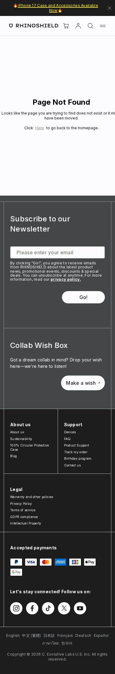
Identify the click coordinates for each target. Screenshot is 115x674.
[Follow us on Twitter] (64, 608)
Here (39, 128)
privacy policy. (66, 279)
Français (65, 635)
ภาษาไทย (50, 643)
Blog (13, 456)
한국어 (67, 643)
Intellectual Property (25, 523)
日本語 (49, 635)
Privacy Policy (21, 503)
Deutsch (83, 635)
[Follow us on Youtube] (80, 608)
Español (101, 635)
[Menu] (103, 26)
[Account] (78, 26)
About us (17, 432)
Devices (70, 432)
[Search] (90, 26)
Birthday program (78, 458)
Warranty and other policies (31, 497)
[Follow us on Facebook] (32, 608)
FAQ (67, 439)
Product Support (76, 445)
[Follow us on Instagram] (16, 608)
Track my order (75, 452)
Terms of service (22, 510)
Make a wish (81, 383)
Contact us (72, 465)
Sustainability (21, 439)
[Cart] (66, 26)
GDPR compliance (24, 517)
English (13, 635)
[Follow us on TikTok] (48, 608)
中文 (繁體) (31, 635)
